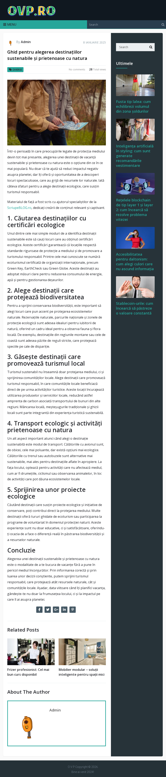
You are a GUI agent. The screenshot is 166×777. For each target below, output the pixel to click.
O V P (71, 767)
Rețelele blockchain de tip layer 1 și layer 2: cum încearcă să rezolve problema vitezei (134, 210)
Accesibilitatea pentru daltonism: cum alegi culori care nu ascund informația (135, 261)
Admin (26, 42)
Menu (11, 24)
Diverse (17, 69)
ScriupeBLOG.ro (19, 207)
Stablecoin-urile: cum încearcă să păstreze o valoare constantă (134, 308)
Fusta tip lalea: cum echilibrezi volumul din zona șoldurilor (133, 106)
